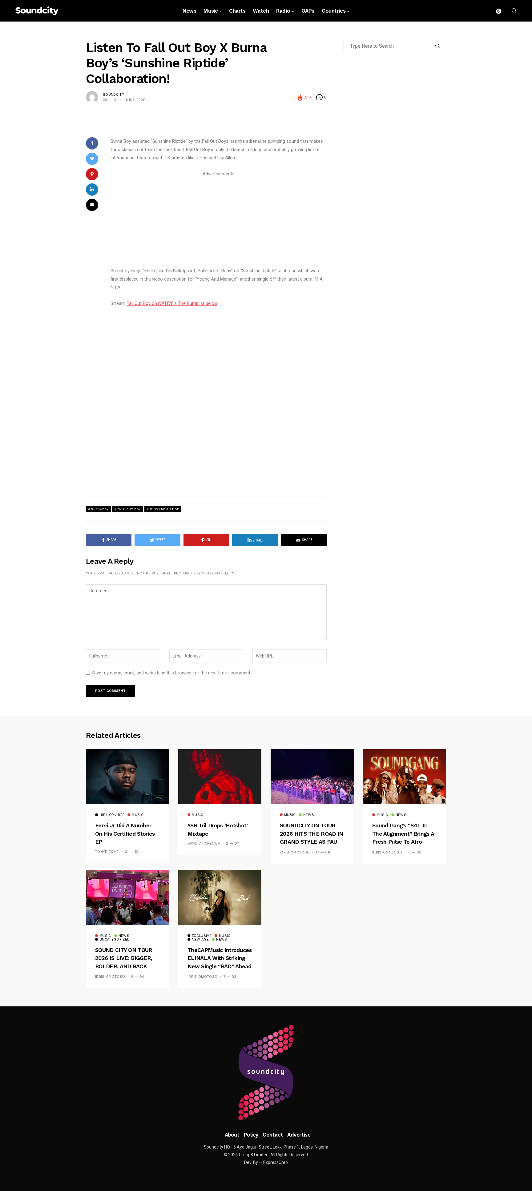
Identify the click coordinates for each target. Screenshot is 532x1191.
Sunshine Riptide (164, 509)
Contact (273, 1135)
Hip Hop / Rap (111, 815)
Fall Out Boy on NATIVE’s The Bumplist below (172, 303)
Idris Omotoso (295, 852)
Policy (251, 1135)
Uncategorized (114, 939)
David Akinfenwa (203, 843)
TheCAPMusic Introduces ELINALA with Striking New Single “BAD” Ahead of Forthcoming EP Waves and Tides (219, 966)
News (189, 11)
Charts (237, 11)
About (232, 1135)
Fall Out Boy (129, 509)
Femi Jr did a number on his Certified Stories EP (125, 833)
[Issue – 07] (266, 1072)
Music (211, 11)
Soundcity (113, 95)
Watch (261, 11)
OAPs (307, 11)
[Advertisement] (219, 221)
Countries (333, 11)
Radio (283, 11)
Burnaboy (99, 509)
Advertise (298, 1135)
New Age (200, 939)
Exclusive (202, 935)
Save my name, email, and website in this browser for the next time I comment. (171, 673)
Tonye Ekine (107, 852)
